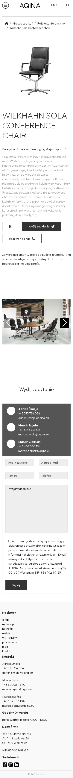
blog (5, 646)
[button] (5, 5)
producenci (9, 642)
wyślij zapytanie (39, 226)
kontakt (7, 651)
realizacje (8, 624)
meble (6, 633)
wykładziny (9, 637)
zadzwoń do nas (19, 239)
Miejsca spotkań (22, 23)
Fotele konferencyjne (51, 23)
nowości (7, 628)
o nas (5, 620)
